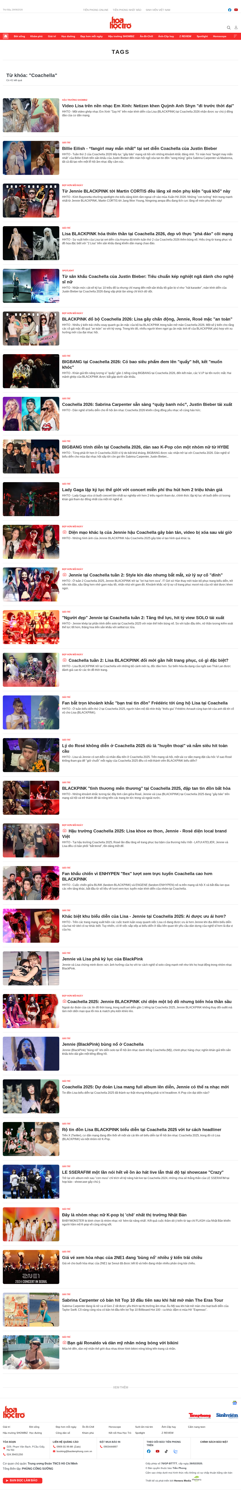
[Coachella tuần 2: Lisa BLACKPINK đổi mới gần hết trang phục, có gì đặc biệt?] (31, 670)
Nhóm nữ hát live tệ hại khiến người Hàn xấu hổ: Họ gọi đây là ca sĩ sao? (141, 1428)
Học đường (68, 36)
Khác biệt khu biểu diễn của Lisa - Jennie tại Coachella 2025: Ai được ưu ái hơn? (144, 916)
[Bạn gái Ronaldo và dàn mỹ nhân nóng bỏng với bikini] (31, 1352)
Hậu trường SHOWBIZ (121, 36)
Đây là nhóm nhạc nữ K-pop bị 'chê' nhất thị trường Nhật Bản (124, 1214)
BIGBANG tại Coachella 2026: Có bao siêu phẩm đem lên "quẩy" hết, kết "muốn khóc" (142, 364)
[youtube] (236, 10)
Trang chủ (5, 36)
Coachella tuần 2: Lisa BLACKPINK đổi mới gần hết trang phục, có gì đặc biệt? (147, 660)
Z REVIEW (185, 36)
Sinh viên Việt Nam (158, 9)
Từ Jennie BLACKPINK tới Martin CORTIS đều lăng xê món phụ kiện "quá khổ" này (146, 191)
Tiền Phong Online (95, 9)
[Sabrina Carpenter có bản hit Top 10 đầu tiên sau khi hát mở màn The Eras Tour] (31, 1310)
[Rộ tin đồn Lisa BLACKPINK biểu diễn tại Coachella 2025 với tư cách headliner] (31, 1139)
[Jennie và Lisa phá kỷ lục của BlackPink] (31, 968)
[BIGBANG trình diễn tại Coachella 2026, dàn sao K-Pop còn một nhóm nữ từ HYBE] (31, 456)
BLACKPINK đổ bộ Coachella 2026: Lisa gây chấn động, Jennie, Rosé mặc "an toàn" (147, 319)
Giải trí (52, 36)
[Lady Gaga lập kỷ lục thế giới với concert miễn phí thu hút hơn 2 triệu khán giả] (31, 499)
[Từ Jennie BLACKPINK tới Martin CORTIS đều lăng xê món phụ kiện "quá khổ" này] (31, 201)
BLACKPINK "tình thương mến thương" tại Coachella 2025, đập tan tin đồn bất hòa (146, 788)
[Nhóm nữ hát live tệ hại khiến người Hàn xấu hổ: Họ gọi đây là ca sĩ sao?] (31, 1438)
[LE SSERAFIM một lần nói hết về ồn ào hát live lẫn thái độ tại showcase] (31, 1182)
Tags (120, 52)
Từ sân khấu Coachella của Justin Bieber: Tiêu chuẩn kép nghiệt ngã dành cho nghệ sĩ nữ (147, 279)
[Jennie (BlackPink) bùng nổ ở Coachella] (31, 1054)
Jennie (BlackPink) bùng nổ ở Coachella (102, 1044)
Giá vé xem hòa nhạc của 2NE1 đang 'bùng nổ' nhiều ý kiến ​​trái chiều (132, 1257)
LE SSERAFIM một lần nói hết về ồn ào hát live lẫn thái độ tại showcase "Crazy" (143, 1172)
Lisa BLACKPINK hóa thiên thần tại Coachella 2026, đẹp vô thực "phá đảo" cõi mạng (147, 233)
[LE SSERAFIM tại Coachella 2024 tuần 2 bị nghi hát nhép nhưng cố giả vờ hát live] (31, 1395)
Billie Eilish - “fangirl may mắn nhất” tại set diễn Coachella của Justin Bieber (139, 148)
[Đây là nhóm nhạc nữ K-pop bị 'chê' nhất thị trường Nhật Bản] (31, 1224)
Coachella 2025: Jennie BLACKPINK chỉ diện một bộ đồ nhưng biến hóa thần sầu (149, 1001)
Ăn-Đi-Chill (146, 36)
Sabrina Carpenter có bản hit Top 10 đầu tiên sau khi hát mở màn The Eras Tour (142, 1300)
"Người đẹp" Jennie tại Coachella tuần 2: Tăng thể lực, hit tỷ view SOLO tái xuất (143, 617)
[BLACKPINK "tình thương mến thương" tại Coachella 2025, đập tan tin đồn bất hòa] (31, 798)
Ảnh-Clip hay (166, 36)
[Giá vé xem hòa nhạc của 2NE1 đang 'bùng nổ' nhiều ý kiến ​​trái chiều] (31, 1267)
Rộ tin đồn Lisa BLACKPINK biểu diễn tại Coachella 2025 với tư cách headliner (141, 1129)
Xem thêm (235, 36)
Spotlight (202, 36)
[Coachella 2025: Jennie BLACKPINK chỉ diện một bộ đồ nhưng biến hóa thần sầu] (31, 1011)
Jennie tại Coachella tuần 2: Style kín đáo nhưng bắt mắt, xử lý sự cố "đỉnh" (145, 575)
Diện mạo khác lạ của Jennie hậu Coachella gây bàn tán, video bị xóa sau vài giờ (149, 532)
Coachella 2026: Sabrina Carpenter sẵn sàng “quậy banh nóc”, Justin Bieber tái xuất (147, 404)
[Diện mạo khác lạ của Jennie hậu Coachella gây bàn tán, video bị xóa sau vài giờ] (31, 542)
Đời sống (19, 36)
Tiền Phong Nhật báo (127, 9)
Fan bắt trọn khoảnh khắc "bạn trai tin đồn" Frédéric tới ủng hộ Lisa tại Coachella (145, 703)
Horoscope (219, 36)
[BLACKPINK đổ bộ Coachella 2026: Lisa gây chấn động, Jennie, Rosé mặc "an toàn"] (31, 329)
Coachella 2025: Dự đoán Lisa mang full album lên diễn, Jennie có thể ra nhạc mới (145, 1086)
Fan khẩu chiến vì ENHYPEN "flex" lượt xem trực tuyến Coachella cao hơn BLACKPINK (137, 876)
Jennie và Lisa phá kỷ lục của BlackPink (102, 959)
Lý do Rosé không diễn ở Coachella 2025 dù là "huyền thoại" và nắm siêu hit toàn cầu (145, 748)
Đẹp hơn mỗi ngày (91, 36)
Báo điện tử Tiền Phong (121, 23)
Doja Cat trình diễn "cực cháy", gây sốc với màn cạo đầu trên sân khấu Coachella (144, 1470)
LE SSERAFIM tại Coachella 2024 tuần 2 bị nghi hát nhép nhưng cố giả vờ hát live (145, 1385)
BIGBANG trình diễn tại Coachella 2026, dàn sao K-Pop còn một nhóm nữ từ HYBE (145, 447)
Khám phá (36, 36)
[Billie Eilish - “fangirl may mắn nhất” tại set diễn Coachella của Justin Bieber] (31, 158)
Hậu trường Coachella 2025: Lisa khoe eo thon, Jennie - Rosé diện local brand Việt (144, 834)
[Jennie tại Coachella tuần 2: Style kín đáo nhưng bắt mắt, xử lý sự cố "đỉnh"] (31, 584)
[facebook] (230, 10)
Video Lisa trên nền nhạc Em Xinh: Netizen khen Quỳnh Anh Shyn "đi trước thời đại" (148, 105)
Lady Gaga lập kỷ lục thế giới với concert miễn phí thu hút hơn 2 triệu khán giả (142, 489)
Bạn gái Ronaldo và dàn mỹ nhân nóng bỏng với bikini (122, 1342)
